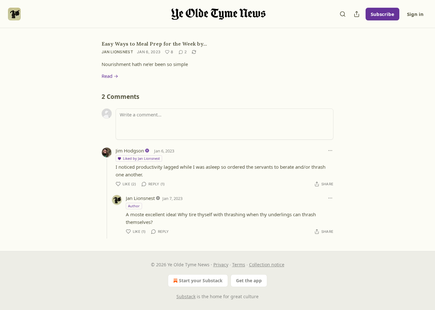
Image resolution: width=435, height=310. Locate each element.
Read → (110, 76)
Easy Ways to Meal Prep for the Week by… (154, 44)
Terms (238, 265)
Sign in (415, 14)
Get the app (249, 280)
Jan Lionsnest (117, 51)
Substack (186, 296)
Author (134, 205)
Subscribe (382, 14)
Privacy (220, 265)
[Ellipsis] (330, 150)
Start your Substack (201, 280)
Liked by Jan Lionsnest (141, 158)
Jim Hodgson (130, 150)
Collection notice (266, 265)
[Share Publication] (356, 14)
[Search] (342, 14)
